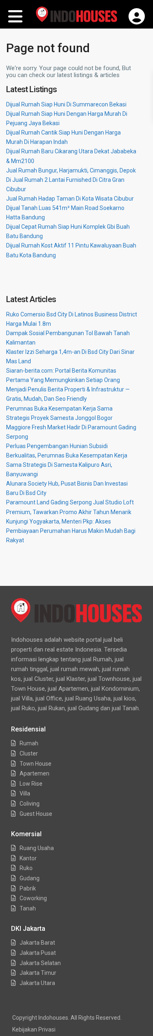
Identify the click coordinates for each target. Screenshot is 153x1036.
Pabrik (28, 888)
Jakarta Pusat (38, 953)
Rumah (29, 743)
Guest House (36, 814)
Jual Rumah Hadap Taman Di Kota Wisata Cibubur (70, 198)
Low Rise (31, 783)
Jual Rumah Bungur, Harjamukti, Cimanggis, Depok (71, 170)
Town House (35, 763)
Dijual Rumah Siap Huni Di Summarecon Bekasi (66, 104)
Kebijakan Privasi (33, 1029)
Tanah (28, 908)
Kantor (28, 858)
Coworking (33, 898)
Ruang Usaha (37, 848)
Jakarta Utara (37, 983)
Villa (25, 793)
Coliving (30, 803)
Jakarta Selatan (40, 963)
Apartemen (34, 773)
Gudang (30, 878)
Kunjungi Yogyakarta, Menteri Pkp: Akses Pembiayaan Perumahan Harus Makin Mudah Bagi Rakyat (70, 530)
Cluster (29, 753)
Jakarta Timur (38, 973)
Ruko (26, 868)
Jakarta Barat (37, 942)
